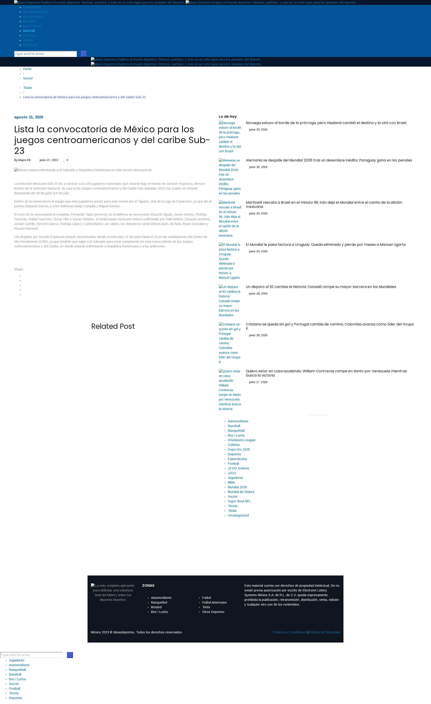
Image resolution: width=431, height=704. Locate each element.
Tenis (206, 607)
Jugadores (235, 478)
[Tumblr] (24, 290)
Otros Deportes (213, 612)
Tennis (232, 506)
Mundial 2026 (237, 487)
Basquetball (236, 430)
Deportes (234, 454)
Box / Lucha (236, 435)
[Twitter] (24, 280)
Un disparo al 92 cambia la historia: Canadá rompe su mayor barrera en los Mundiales (111, 502)
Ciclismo (234, 445)
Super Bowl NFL (239, 501)
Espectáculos (237, 459)
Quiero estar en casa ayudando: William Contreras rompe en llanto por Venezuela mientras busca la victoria (326, 373)
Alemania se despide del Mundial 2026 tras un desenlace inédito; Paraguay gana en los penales (101, 387)
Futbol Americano (214, 602)
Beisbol (156, 607)
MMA (231, 482)
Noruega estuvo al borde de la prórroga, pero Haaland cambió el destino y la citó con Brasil (111, 348)
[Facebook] (24, 276)
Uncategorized (238, 515)
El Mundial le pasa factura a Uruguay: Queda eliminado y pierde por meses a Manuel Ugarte (105, 463)
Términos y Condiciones (289, 632)
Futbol (206, 597)
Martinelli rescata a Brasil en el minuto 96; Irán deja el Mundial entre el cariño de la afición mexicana (108, 425)
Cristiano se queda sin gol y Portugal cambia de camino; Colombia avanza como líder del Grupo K (104, 540)
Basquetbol (159, 602)
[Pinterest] (24, 294)
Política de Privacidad (324, 632)
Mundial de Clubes (241, 492)
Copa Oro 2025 (239, 449)
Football (233, 463)
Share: (19, 269)
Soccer (233, 496)
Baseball (234, 426)
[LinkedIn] (24, 285)
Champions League (241, 440)
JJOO (232, 473)
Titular (232, 510)
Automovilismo (238, 421)
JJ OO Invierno (238, 468)
